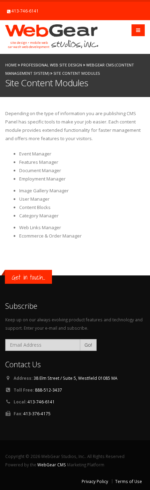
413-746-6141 (25, 11)
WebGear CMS (51, 464)
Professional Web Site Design (51, 64)
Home (11, 64)
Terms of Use (128, 481)
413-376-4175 (37, 413)
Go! (88, 345)
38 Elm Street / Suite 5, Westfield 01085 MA (75, 378)
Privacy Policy (95, 481)
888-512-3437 (48, 390)
